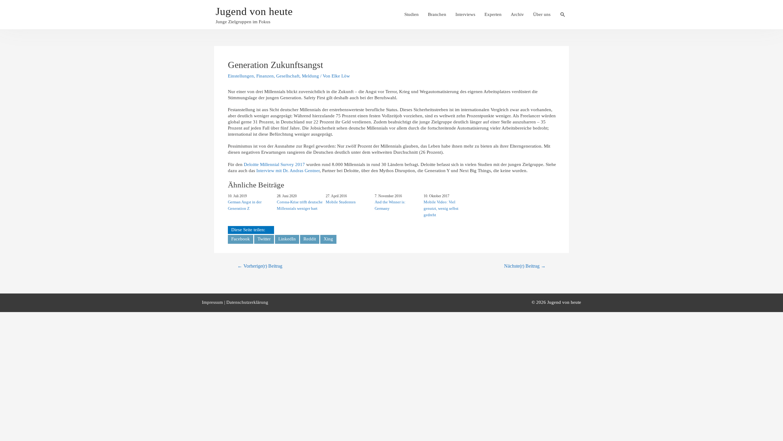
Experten (493, 14)
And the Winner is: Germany (390, 205)
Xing (328, 238)
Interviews (465, 14)
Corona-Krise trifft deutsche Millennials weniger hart (300, 205)
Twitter (264, 238)
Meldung (310, 76)
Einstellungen (241, 76)
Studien (411, 14)
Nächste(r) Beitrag (525, 266)
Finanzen (265, 76)
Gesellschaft (287, 76)
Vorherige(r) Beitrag (259, 266)
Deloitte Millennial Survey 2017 (274, 164)
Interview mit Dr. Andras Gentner (288, 170)
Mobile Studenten (341, 202)
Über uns (542, 14)
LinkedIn (287, 238)
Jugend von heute (254, 11)
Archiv (517, 14)
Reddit (309, 238)
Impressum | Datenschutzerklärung (235, 302)
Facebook (240, 238)
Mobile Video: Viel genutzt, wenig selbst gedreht (441, 208)
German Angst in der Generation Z (245, 205)
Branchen (437, 14)
